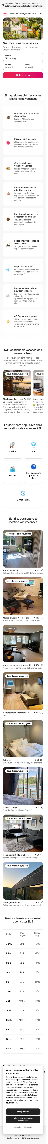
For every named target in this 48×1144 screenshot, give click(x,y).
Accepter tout (23, 1111)
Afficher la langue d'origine (32, 6)
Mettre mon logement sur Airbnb (25, 13)
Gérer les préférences (23, 1127)
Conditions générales (30, 1138)
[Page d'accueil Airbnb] (5, 13)
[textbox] (13, 67)
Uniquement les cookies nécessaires (23, 1119)
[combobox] (23, 58)
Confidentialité (13, 1138)
